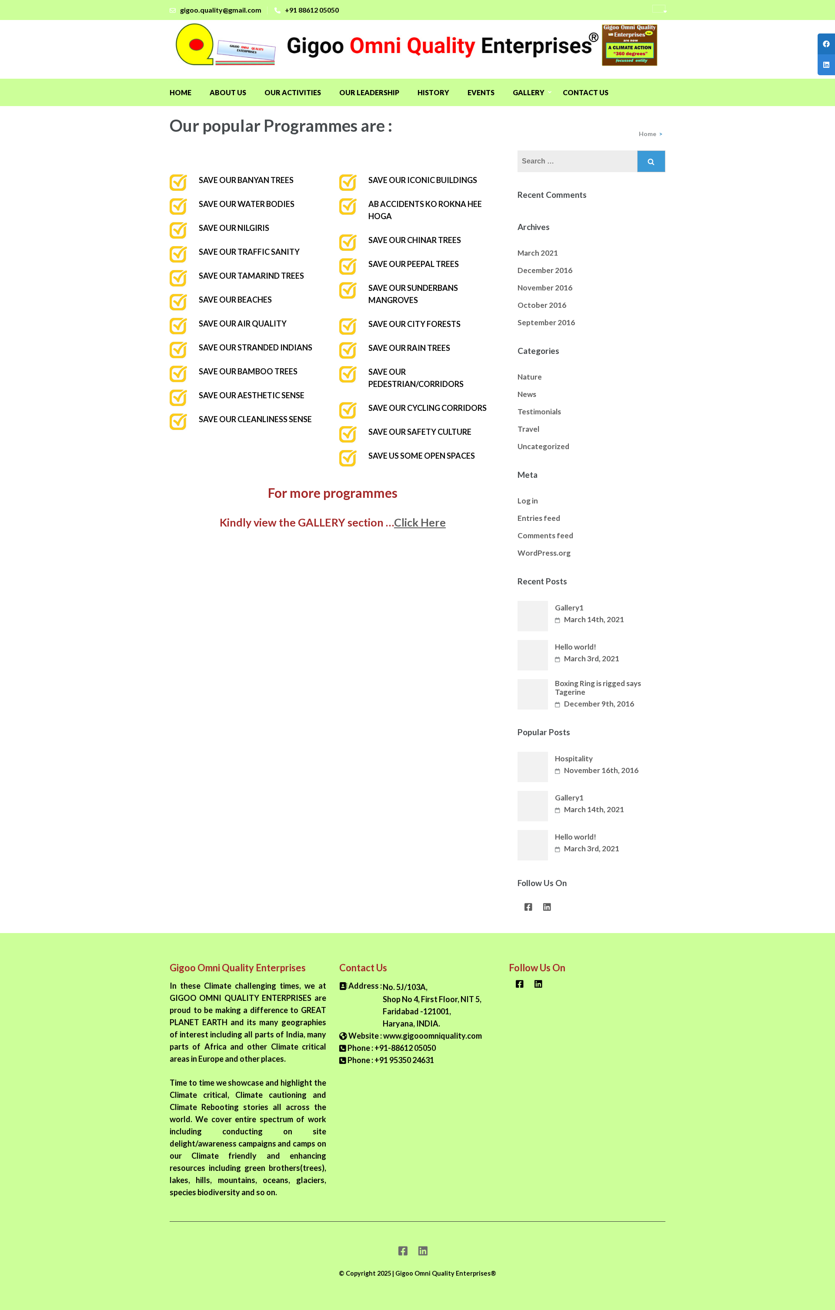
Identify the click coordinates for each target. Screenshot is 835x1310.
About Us (228, 92)
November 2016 (545, 287)
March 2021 (538, 252)
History (433, 92)
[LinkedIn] (547, 909)
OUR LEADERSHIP (369, 92)
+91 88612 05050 (312, 10)
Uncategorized (543, 446)
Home (180, 92)
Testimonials (539, 411)
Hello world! (575, 647)
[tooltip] (826, 43)
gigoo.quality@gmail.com (220, 10)
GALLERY (528, 92)
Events (481, 92)
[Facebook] (528, 909)
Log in (528, 500)
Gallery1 (569, 607)
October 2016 (542, 305)
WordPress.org (544, 552)
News (527, 394)
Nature (530, 376)
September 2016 (546, 322)
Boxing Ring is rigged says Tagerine (598, 688)
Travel (528, 428)
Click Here (420, 522)
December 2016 (545, 270)
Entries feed (539, 518)
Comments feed (545, 535)
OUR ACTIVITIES (292, 92)
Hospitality (574, 758)
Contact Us (585, 92)
